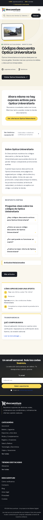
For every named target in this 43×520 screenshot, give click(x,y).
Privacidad (5, 495)
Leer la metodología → (12, 336)
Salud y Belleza (7, 443)
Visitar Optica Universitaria (15, 77)
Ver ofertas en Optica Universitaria (21, 118)
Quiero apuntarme (21, 386)
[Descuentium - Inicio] (11, 10)
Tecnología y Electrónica (10, 447)
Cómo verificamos (8, 482)
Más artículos (9, 274)
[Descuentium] (11, 405)
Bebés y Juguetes (8, 429)
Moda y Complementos (10, 436)
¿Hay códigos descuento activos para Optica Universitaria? (20, 218)
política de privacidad (26, 390)
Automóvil (5, 426)
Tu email (21, 375)
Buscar (36, 16)
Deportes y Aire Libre (9, 433)
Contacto (5, 485)
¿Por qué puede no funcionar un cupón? (20, 240)
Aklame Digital (34, 508)
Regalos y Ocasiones (9, 440)
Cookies (4, 499)
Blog (3, 488)
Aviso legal (5, 492)
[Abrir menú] (39, 9)
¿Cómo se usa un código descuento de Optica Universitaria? (17, 229)
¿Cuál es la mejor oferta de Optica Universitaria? (21, 250)
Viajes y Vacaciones (9, 450)
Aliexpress (5, 466)
